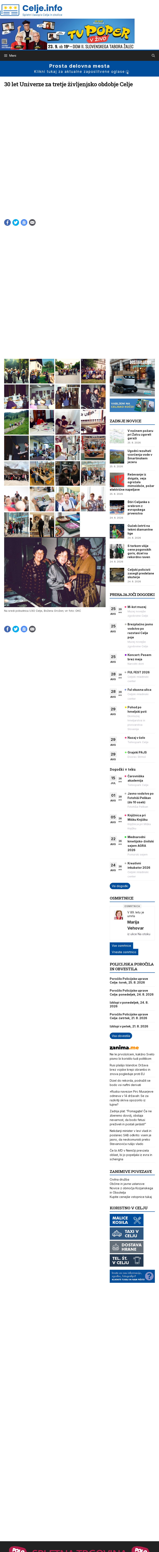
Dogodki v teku (123, 769)
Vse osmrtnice (121, 945)
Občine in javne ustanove (127, 1184)
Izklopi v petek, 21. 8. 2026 (129, 1026)
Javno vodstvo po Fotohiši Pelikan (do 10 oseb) (141, 798)
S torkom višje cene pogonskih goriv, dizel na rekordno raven (139, 551)
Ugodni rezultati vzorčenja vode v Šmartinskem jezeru (140, 456)
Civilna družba (119, 1179)
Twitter (15, 222)
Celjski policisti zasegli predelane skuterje (141, 573)
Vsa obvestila (121, 1036)
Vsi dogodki (120, 886)
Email (32, 222)
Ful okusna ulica (139, 689)
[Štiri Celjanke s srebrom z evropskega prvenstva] (117, 507)
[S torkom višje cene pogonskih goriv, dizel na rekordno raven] (117, 551)
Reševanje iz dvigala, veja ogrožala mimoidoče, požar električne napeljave (132, 482)
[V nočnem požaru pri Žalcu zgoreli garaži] (117, 436)
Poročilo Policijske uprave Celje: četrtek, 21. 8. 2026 (129, 1016)
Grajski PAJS (137, 752)
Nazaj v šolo (136, 737)
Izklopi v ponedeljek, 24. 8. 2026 (129, 1004)
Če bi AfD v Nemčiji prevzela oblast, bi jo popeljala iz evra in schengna (131, 1155)
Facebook (7, 222)
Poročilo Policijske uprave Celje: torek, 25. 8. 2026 (129, 980)
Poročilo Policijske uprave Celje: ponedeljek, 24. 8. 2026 (132, 992)
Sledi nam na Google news (24, 222)
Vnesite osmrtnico (124, 952)
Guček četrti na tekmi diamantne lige (140, 529)
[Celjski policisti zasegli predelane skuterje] (117, 575)
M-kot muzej (137, 607)
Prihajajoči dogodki (132, 594)
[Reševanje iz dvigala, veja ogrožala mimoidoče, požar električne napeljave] (117, 480)
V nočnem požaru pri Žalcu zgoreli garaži (140, 434)
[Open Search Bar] (153, 55)
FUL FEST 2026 (139, 672)
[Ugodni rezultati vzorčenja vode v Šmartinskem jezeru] (117, 456)
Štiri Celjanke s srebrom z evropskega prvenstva (139, 507)
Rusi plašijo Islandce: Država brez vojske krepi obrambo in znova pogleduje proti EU (130, 1069)
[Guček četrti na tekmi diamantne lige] (117, 531)
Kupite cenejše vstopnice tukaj (131, 1197)
